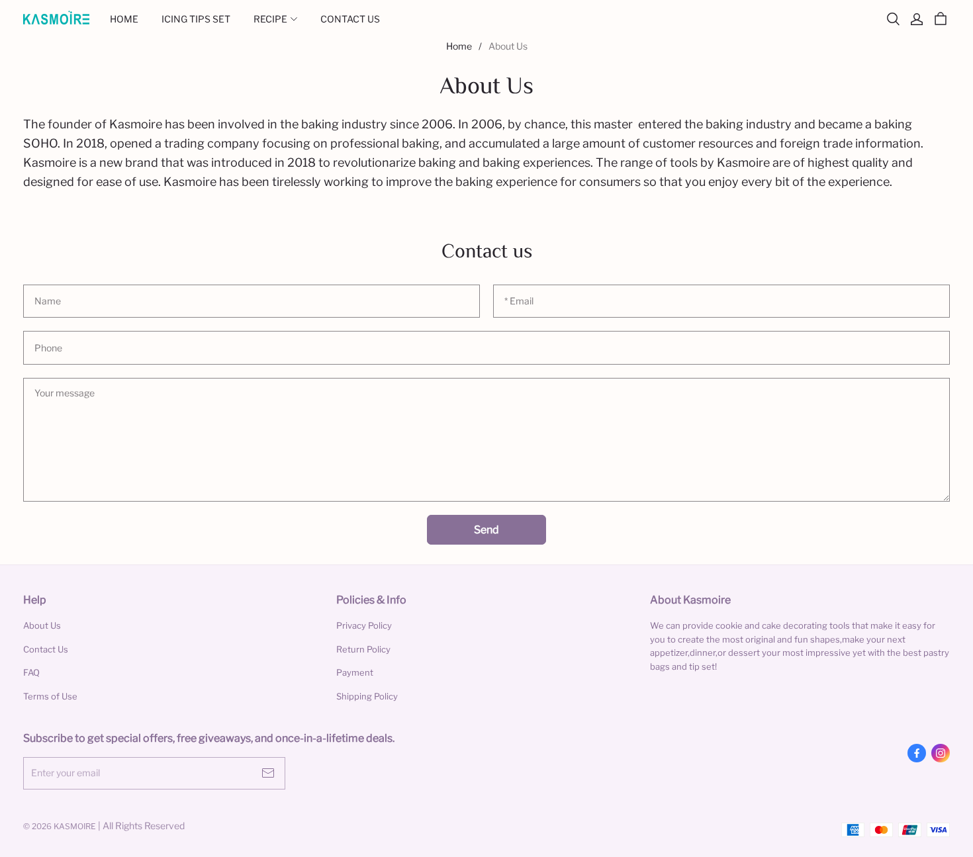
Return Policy (363, 649)
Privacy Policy (364, 625)
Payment (354, 672)
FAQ (31, 672)
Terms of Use (50, 696)
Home (459, 46)
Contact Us (45, 649)
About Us (42, 625)
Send (486, 529)
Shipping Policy (367, 696)
